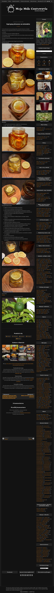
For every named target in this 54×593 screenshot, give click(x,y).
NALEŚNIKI (42, 212)
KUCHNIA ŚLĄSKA (38, 498)
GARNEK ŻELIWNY (45, 184)
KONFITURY (46, 161)
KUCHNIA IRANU (46, 457)
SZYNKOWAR (49, 185)
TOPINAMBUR (43, 366)
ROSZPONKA (38, 274)
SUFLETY (42, 406)
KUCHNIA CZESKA (46, 445)
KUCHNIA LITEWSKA (39, 468)
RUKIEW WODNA (38, 275)
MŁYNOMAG (48, 239)
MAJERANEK (38, 266)
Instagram (32, 378)
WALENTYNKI (45, 537)
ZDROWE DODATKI (30, 363)
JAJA (43, 170)
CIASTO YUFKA (46, 393)
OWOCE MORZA (38, 252)
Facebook (28, 378)
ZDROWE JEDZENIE (16, 365)
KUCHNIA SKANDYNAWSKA (40, 486)
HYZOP (37, 261)
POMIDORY (38, 362)
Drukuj (9, 336)
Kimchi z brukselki (6, 351)
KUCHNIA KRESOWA (46, 466)
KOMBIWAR (38, 185)
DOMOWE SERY (38, 170)
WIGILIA (43, 538)
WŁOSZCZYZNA (48, 539)
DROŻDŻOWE (47, 293)
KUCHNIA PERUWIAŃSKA (39, 479)
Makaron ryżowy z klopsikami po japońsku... (22, 358)
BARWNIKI (37, 379)
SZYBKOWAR (43, 185)
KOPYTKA (42, 209)
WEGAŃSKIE (45, 150)
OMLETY (37, 174)
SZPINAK (37, 366)
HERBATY (48, 260)
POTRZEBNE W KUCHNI (39, 531)
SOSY (37, 199)
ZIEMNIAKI (37, 371)
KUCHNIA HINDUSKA (46, 451)
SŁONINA (46, 419)
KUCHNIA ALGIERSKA (39, 428)
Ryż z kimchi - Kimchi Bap (30, 351)
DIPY (37, 193)
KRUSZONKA (42, 401)
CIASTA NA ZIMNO (38, 384)
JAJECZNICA (47, 170)
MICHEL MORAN (45, 555)
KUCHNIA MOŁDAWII (39, 473)
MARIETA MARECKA (45, 553)
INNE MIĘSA (47, 415)
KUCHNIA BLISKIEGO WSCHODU (40, 438)
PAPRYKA (42, 361)
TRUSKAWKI (38, 336)
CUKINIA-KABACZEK (39, 349)
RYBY (44, 252)
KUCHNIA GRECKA (46, 251)
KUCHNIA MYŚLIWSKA (47, 473)
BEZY (42, 379)
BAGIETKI (37, 290)
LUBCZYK (49, 265)
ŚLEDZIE (37, 229)
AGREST (37, 319)
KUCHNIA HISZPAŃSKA (39, 453)
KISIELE (37, 401)
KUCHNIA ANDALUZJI (39, 431)
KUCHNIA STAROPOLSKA (39, 488)
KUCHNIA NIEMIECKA (39, 475)
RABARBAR (47, 335)
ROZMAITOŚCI (43, 534)
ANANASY (42, 319)
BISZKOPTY (46, 379)
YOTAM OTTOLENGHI (46, 561)
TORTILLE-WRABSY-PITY (39, 216)
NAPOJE (37, 312)
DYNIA (37, 350)
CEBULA (37, 348)
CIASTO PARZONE (38, 392)
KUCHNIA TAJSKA (46, 490)
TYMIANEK (44, 279)
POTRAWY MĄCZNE (39, 299)
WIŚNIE (49, 336)
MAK (37, 402)
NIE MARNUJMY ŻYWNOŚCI (40, 197)
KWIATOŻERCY (44, 265)
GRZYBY (37, 353)
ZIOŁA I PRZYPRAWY (39, 282)
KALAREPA (42, 354)
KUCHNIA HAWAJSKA (39, 451)
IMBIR (41, 261)
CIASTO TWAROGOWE (39, 393)
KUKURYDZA (38, 358)
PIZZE (42, 213)
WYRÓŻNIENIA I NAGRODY (40, 539)
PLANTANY (47, 334)
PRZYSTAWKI (45, 533)
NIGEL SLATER (38, 556)
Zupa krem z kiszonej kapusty (22, 351)
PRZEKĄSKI (46, 531)
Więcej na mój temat (45, 44)
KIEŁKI (41, 262)
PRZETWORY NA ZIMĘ (39, 163)
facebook (38, 61)
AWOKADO (41, 321)
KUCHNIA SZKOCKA (39, 489)
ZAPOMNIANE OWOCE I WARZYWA (41, 370)
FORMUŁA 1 (38, 524)
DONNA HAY (44, 548)
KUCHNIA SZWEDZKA (39, 490)
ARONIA (37, 321)
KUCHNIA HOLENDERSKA (39, 454)
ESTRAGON (41, 260)
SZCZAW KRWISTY (42, 278)
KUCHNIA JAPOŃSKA (18, 363)
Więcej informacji (24, 591)
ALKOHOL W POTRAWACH (39, 309)
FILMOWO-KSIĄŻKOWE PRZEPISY (41, 522)
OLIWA (47, 197)
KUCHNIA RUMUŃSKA (39, 484)
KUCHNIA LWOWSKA (46, 468)
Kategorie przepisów (15, 1)
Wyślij (19, 338)
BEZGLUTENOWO (38, 145)
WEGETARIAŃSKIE (39, 152)
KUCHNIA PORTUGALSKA (39, 481)
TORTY (37, 407)
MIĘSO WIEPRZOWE (39, 418)
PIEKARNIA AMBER (43, 508)
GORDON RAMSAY (38, 551)
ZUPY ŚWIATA (38, 139)
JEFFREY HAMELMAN (45, 552)
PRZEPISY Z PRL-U (47, 149)
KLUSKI (37, 209)
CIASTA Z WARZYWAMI (47, 387)
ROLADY (44, 405)
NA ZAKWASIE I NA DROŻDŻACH (40, 296)
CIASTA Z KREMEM (46, 385)
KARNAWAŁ (41, 526)
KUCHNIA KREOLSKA (39, 466)
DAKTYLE (48, 323)
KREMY (42, 136)
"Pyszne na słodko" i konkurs (44, 90)
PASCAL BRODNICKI (39, 557)
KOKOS (50, 262)
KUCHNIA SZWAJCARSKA (46, 489)
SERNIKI (37, 406)
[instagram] (43, 1)
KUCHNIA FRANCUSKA (46, 449)
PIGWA (43, 334)
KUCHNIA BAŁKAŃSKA (39, 436)
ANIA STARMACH (38, 547)
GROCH (45, 352)
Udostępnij (15, 336)
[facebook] (42, 1)
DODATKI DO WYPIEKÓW (43, 193)
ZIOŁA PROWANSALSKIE (47, 282)
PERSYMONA (38, 334)
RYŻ (36, 242)
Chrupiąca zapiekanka (44, 100)
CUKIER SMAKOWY (47, 394)
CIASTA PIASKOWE (46, 384)
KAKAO (37, 310)
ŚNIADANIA (42, 174)
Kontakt (30, 388)
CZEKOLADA (46, 396)
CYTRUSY (18, 26)
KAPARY (37, 262)
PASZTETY (37, 227)
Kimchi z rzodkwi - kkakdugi (6, 359)
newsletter (44, 65)
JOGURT (37, 171)
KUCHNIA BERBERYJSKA (39, 437)
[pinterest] (45, 1)
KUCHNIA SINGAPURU (39, 485)
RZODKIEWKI (46, 363)
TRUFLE (48, 366)
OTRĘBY (41, 270)
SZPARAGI (46, 365)
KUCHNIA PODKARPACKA (39, 480)
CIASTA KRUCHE (46, 383)
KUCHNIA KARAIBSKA (47, 463)
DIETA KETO (38, 147)
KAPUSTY (37, 356)
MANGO (45, 328)
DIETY (43, 148)
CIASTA (42, 380)
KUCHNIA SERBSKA (46, 484)
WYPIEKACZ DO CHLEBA (47, 301)
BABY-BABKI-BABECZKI (39, 378)
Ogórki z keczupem (44, 121)
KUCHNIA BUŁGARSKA (47, 442)
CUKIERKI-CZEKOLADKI (39, 396)
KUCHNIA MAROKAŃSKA (39, 471)
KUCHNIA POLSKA (47, 209)
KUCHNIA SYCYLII (47, 488)
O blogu (9, 1)
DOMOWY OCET (38, 521)
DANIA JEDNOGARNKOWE (40, 182)
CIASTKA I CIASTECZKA (39, 388)
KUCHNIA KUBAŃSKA (39, 467)
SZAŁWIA (37, 278)
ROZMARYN (43, 274)
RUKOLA (44, 275)
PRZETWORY (43, 162)
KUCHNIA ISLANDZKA (46, 458)
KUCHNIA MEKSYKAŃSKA (40, 472)
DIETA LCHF (43, 147)
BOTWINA (48, 345)
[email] (48, 1)
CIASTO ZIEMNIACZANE (39, 394)
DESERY (10, 363)
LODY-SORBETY (43, 171)
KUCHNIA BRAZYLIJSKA (39, 442)
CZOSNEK (45, 349)
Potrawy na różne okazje (25, 1)
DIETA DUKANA (45, 145)
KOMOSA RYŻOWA (44, 264)
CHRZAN (42, 348)
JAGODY (42, 326)
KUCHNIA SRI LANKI (48, 486)
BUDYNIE (37, 380)
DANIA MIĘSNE (38, 414)
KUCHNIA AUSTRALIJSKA (39, 433)
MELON (42, 330)
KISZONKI (13, 363)
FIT (44, 260)
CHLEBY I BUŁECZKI (39, 291)
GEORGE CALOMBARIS (46, 550)
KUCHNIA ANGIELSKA (47, 431)
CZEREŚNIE (43, 323)
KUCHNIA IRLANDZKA (39, 458)
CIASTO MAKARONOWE (39, 391)
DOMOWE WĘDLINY (48, 182)
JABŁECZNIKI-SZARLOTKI (45, 398)
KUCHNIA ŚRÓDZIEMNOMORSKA (40, 499)
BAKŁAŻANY (43, 345)
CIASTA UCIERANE (38, 385)
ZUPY (46, 136)
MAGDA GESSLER (38, 553)
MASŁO (48, 171)
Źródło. (3, 295)
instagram (44, 61)
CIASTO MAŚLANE (47, 391)
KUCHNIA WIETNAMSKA (39, 494)
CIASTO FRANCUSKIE (39, 389)
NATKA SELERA (38, 269)
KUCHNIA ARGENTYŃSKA (39, 432)
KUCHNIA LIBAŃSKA (46, 467)
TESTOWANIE (44, 535)
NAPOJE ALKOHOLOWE (44, 312)
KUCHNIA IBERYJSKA (47, 454)
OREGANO (48, 269)
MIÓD (26, 363)
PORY (43, 362)
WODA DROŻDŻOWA (39, 301)
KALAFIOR (37, 354)
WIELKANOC (38, 538)
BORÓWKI (42, 322)
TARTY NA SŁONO (38, 300)
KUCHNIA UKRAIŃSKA (46, 493)
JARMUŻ (45, 261)
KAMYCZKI (37, 127)
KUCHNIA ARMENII (47, 432)
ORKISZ (47, 240)
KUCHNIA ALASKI (47, 427)
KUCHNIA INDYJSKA (39, 457)
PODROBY (37, 419)
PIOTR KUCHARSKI (48, 559)
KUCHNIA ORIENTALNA (39, 477)
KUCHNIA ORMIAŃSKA (47, 477)
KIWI (49, 327)
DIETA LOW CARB (38, 148)
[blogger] (47, 1)
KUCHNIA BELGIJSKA (47, 436)
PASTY (37, 198)
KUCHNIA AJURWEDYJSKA (39, 149)
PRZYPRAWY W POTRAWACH (45, 198)
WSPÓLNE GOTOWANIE (39, 509)
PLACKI (46, 213)
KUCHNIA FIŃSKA (38, 449)
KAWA (41, 310)
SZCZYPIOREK (38, 279)
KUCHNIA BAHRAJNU (47, 435)
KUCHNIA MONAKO (48, 472)
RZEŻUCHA (48, 275)
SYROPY (45, 313)
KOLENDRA (37, 264)
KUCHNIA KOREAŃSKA (46, 464)
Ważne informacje (33, 1)
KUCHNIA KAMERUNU (47, 462)
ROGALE (45, 299)
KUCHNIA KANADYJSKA (39, 463)
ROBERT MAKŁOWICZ (39, 560)
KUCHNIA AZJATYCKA (42, 249)
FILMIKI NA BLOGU (45, 521)
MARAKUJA (37, 330)
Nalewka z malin (44, 110)
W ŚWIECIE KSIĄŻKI (39, 130)
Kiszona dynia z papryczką (14, 351)
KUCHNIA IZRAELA (38, 459)
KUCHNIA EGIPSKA (45, 446)
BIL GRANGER (44, 547)
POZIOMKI (43, 335)
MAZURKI (45, 402)
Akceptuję (31, 591)
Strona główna (4, 1)
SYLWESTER (38, 535)
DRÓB (37, 415)
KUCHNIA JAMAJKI (45, 459)
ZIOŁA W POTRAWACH (39, 283)
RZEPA (41, 363)
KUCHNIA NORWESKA (47, 475)
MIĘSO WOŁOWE (47, 418)
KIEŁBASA (37, 225)
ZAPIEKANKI (42, 199)
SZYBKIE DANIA (42, 242)
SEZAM (49, 277)
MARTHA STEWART (39, 555)
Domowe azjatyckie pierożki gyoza (30, 358)
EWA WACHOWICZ (39, 550)
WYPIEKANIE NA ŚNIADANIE (40, 511)
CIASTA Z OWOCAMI (39, 387)
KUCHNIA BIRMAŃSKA (48, 437)
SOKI (41, 313)
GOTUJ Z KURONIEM (45, 551)
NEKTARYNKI (38, 331)
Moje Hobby (40, 1)
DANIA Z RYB (47, 248)
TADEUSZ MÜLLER (46, 560)
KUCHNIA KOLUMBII (39, 464)
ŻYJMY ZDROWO (21, 365)
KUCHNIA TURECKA (39, 493)
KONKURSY (46, 526)
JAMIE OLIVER (38, 552)
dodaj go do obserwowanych (25, 412)
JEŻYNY (46, 326)
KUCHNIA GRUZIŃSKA (46, 450)
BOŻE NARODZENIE (39, 517)
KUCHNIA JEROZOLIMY (39, 462)
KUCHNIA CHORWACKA (47, 444)
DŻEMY (37, 161)
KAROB (41, 327)
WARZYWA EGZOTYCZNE (39, 367)
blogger (49, 61)
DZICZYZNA (41, 415)
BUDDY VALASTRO (38, 548)
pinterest (38, 65)
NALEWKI (45, 310)
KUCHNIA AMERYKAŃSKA (39, 429)
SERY (47, 534)
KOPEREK (37, 194)
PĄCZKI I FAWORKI (38, 405)
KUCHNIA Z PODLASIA (39, 497)
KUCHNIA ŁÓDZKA (46, 211)
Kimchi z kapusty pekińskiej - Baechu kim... (14, 358)
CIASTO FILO (46, 388)
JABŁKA (37, 326)
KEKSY (49, 400)
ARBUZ (46, 319)
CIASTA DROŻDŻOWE (39, 383)
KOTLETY (37, 226)
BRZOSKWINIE (47, 322)
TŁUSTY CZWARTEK (39, 537)
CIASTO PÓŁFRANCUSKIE (46, 392)
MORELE (45, 330)
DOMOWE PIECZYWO (43, 222)
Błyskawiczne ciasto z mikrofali (44, 80)
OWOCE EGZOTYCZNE (39, 332)
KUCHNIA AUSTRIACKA (48, 433)
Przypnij (29, 336)
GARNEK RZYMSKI (38, 184)
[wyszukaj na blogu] (51, 1)
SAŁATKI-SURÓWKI (39, 150)
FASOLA (42, 350)
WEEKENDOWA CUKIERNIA (44, 407)
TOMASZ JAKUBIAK (39, 561)
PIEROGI (37, 213)
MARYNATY (23, 363)
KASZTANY (45, 327)
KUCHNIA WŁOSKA (39, 211)
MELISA (43, 266)
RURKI (48, 405)
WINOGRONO (44, 336)
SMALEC (42, 227)
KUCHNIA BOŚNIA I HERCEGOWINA (41, 441)
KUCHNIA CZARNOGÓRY (39, 445)
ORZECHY (43, 331)
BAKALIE (37, 208)
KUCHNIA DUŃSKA (39, 446)
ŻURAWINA (37, 339)
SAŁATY (45, 277)
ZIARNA (48, 242)
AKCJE (37, 508)
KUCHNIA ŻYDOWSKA (39, 501)
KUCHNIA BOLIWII (38, 440)
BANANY (37, 322)
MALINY (41, 328)
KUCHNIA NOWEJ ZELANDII (40, 476)
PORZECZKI (38, 335)
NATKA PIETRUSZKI (39, 195)
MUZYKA (42, 127)
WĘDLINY (37, 186)
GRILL (37, 249)
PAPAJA (46, 332)
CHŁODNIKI (37, 136)
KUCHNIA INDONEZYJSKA (39, 455)
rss (49, 65)
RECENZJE (37, 534)
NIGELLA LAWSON (44, 556)
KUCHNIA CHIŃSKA (39, 238)
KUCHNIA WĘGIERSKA (39, 495)
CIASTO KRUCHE (46, 389)
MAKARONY (38, 239)
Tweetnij (22, 336)
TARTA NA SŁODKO (47, 406)
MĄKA (37, 212)
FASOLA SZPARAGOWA (39, 352)
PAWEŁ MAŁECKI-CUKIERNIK (40, 559)
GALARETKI (37, 398)
